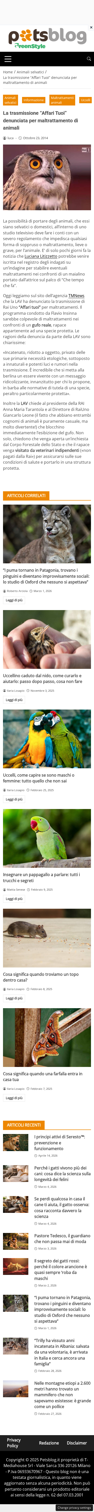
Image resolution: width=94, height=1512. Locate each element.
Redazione (49, 1442)
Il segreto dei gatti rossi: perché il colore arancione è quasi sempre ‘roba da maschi (60, 1269)
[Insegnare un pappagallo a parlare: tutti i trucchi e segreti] (47, 838)
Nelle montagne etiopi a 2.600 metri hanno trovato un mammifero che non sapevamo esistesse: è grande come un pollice (62, 1395)
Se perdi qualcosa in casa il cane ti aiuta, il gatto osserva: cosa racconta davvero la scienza (61, 1207)
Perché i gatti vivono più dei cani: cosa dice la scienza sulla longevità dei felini (62, 1173)
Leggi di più (14, 600)
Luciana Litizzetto (41, 256)
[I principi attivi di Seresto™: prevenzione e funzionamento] (15, 1142)
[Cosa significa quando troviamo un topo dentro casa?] (47, 938)
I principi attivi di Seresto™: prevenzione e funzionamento (59, 1142)
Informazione (34, 100)
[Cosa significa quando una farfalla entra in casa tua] (47, 1037)
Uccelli (85, 100)
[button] (89, 59)
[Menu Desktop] (8, 59)
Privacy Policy (14, 1442)
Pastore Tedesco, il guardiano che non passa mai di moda (62, 1238)
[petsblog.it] (47, 38)
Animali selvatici (10, 100)
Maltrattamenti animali (62, 100)
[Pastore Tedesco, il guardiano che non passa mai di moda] (15, 1241)
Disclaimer (77, 1442)
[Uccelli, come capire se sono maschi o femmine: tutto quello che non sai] (47, 739)
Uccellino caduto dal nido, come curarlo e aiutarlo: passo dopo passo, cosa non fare (42, 678)
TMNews (76, 295)
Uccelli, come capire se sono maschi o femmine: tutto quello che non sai (38, 778)
